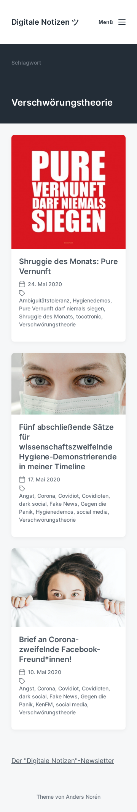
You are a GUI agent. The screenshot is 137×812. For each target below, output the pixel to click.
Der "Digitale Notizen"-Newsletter (62, 761)
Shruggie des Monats (46, 316)
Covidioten (95, 495)
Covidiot (68, 495)
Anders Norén (83, 796)
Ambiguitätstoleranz (44, 300)
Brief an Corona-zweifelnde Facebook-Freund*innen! (59, 649)
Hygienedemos (91, 300)
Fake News (63, 503)
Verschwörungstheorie (47, 324)
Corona (46, 495)
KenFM (44, 704)
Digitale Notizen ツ (45, 22)
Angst (26, 495)
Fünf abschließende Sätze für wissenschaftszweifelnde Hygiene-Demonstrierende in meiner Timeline (68, 447)
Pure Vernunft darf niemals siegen (61, 308)
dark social (32, 503)
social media (92, 511)
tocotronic (88, 316)
